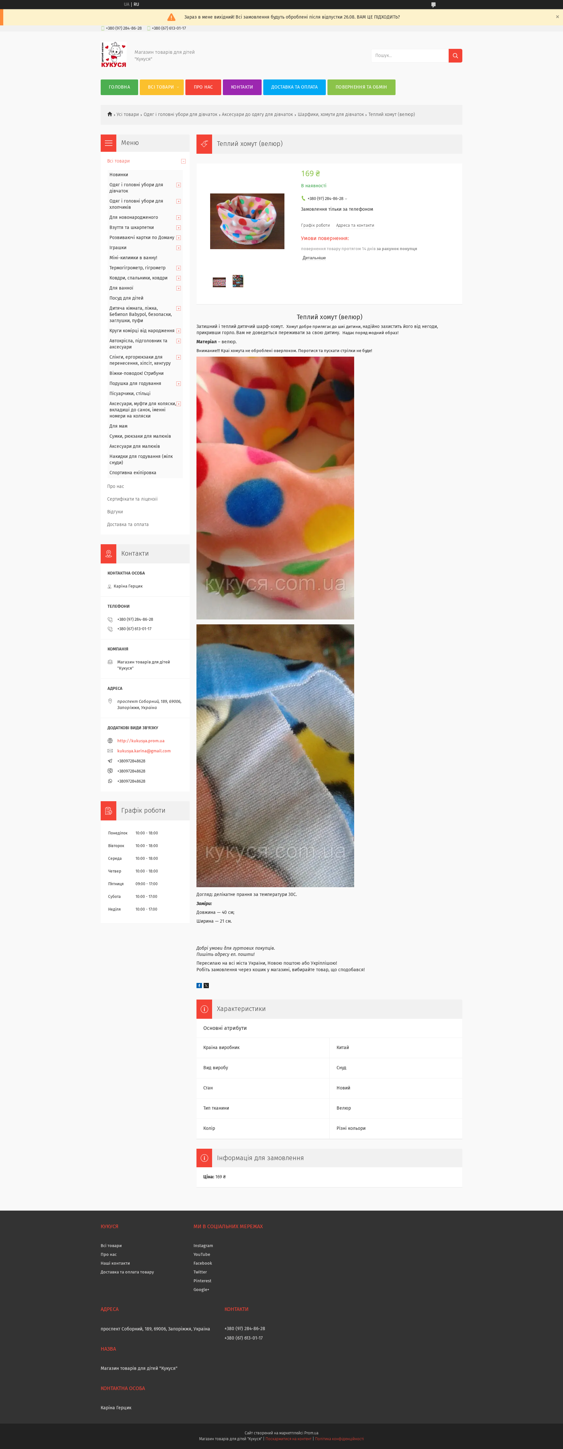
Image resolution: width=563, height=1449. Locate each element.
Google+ (201, 1290)
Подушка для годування (135, 383)
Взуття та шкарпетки (131, 227)
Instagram (203, 1246)
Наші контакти (115, 1263)
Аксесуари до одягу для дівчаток (257, 114)
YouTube (202, 1255)
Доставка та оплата (294, 87)
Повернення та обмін (361, 87)
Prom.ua (311, 1433)
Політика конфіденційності (339, 1439)
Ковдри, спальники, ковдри (138, 278)
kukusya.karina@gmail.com (144, 751)
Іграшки (117, 248)
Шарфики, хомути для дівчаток (331, 114)
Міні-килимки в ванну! (133, 258)
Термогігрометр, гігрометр (137, 268)
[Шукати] (455, 56)
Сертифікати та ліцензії (132, 499)
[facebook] (199, 987)
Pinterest (202, 1281)
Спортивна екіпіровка (132, 473)
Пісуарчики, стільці (130, 393)
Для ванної (121, 288)
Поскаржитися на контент (288, 1439)
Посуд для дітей (126, 298)
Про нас (203, 87)
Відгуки (115, 512)
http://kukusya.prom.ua (141, 741)
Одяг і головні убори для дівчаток (180, 114)
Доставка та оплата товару (127, 1272)
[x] (206, 987)
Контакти (242, 87)
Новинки (118, 175)
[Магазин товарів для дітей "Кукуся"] (114, 66)
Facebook (203, 1263)
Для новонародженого (133, 217)
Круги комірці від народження (142, 331)
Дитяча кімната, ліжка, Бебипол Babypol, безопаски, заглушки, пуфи (140, 314)
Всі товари (161, 87)
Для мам (118, 426)
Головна (119, 87)
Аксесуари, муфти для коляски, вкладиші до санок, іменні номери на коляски (142, 410)
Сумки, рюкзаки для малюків (140, 436)
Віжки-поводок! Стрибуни (136, 373)
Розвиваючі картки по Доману (141, 237)
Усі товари (128, 114)
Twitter (200, 1272)
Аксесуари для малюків (134, 446)
